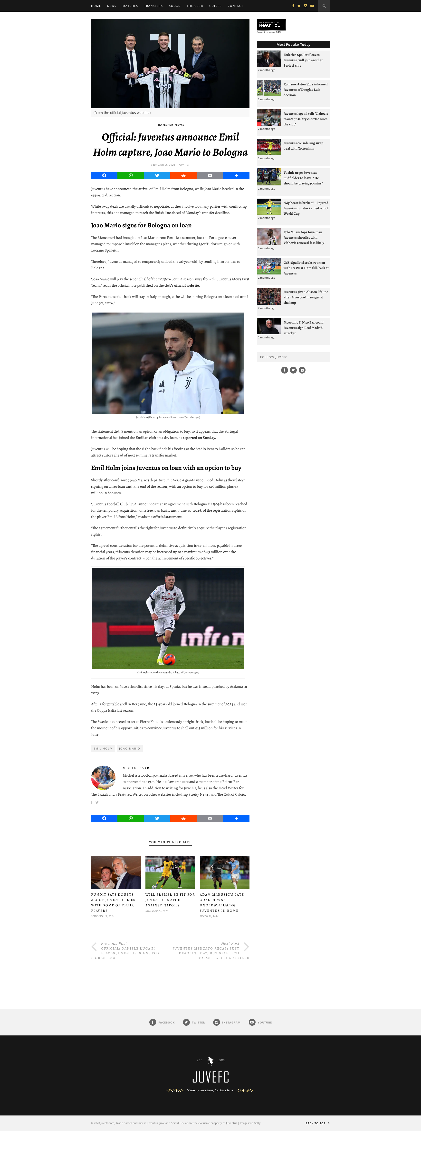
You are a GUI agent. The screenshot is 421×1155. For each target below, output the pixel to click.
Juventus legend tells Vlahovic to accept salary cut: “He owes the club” (306, 119)
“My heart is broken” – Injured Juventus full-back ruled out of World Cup (306, 208)
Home (96, 6)
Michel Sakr (136, 768)
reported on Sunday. (199, 437)
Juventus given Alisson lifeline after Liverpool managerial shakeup (306, 297)
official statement (167, 516)
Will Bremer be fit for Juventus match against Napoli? (170, 900)
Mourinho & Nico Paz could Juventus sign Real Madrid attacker (304, 327)
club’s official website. (182, 285)
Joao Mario (129, 748)
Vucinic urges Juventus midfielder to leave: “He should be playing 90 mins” (303, 178)
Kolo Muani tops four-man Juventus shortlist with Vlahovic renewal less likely (304, 237)
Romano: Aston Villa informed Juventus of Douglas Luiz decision (306, 89)
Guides (215, 6)
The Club (195, 6)
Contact (235, 6)
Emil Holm (103, 748)
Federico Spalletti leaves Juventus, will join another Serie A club (303, 60)
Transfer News (170, 124)
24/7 (278, 32)
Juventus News (266, 32)
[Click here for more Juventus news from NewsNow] (271, 25)
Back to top (316, 1123)
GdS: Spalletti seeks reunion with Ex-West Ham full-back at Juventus (306, 268)
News (111, 6)
